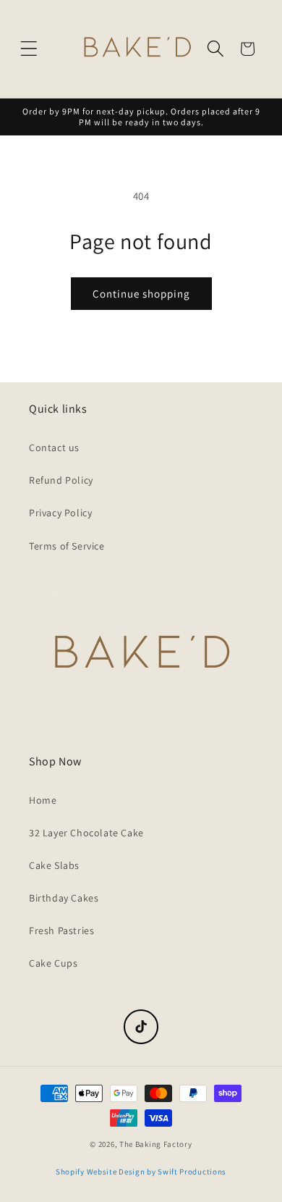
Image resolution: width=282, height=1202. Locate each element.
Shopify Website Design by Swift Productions (141, 1172)
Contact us (54, 447)
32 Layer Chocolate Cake (86, 832)
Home (42, 800)
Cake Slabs (54, 865)
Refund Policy (61, 480)
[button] (29, 48)
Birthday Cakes (63, 897)
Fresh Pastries (61, 930)
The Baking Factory (155, 1144)
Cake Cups (53, 963)
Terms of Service (67, 545)
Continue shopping (141, 293)
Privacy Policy (60, 512)
